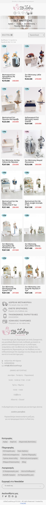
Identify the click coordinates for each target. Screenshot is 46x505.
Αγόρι (19, 24)
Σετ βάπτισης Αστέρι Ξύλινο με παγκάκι (11, 161)
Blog (24, 462)
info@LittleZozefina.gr (13, 366)
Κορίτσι (13, 442)
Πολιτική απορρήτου (11, 455)
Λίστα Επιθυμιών (28, 471)
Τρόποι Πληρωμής (29, 455)
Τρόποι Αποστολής (10, 458)
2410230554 (9, 363)
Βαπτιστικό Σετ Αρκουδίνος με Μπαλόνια (8, 76)
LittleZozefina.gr (9, 501)
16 (9, 42)
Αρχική (11, 24)
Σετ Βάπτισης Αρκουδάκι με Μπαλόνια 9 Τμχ (8, 246)
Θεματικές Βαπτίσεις (27, 442)
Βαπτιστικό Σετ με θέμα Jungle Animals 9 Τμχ (33, 203)
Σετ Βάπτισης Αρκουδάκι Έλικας (32, 245)
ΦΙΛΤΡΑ (6, 35)
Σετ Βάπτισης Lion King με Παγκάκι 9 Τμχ (32, 288)
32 (12, 42)
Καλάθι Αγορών (9, 475)
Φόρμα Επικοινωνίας (11, 462)
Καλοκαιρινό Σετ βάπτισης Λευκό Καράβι (32, 119)
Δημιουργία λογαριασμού (26, 1)
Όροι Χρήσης (23, 451)
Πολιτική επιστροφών (29, 458)
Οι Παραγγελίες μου (25, 475)
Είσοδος (14, 1)
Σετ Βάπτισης (29, 24)
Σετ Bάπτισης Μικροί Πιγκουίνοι (33, 161)
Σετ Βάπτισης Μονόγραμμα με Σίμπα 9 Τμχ (9, 288)
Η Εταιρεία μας (9, 451)
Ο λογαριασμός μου (10, 471)
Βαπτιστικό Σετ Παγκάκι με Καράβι (10, 118)
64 (15, 42)
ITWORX (23, 503)
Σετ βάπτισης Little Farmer (33, 76)
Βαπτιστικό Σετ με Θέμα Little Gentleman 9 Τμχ (10, 203)
